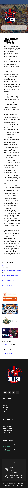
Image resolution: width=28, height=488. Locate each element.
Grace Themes (19, 485)
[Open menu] (24, 28)
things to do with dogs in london (10, 275)
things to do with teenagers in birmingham (12, 270)
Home (5, 403)
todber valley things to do (8, 265)
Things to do (8, 344)
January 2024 (8, 353)
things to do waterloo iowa (8, 280)
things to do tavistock (7, 285)
